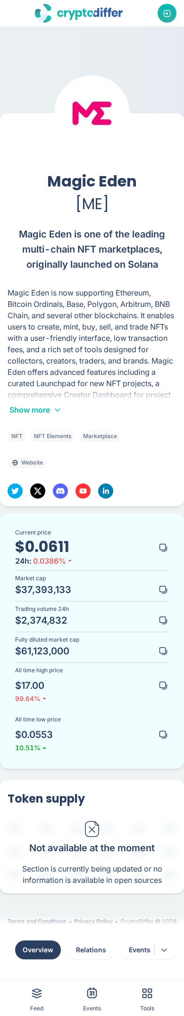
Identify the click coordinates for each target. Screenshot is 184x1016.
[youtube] (83, 491)
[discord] (60, 491)
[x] (37, 491)
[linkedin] (105, 491)
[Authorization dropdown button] (167, 13)
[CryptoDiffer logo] (79, 13)
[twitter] (15, 491)
